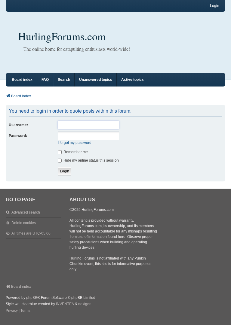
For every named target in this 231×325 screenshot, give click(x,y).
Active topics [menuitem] (132, 79)
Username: (18, 125)
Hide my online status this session (91, 160)
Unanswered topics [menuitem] (95, 79)
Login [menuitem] (214, 6)
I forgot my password (74, 143)
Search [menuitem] (64, 79)
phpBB (31, 298)
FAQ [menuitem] (45, 79)
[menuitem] (12, 311)
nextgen (84, 304)
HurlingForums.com (62, 36)
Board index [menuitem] (22, 79)
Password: (18, 136)
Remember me (75, 152)
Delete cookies (23, 223)
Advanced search (25, 212)
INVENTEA (65, 304)
